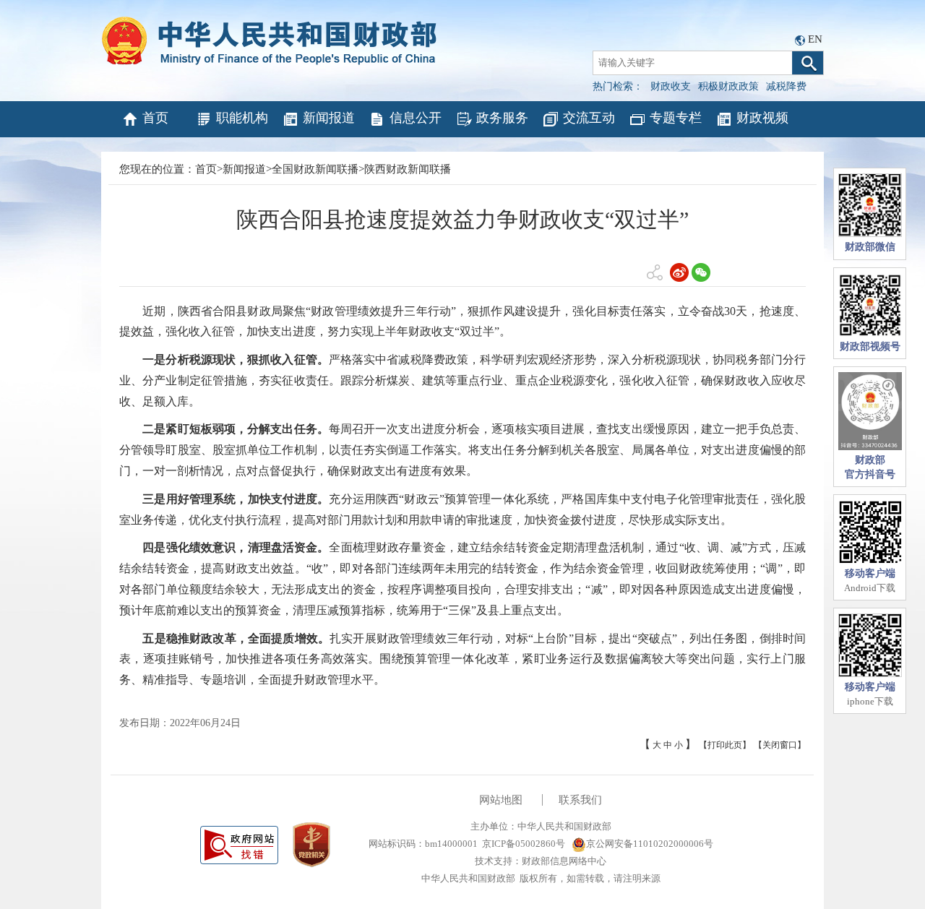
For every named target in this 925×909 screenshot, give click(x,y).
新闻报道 (329, 118)
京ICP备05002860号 (523, 843)
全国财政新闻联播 (315, 169)
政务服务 (502, 118)
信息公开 (416, 118)
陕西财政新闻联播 (407, 169)
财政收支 (670, 86)
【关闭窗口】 (780, 745)
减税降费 (786, 86)
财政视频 (762, 118)
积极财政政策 (728, 86)
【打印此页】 (725, 745)
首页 (155, 118)
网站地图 (500, 800)
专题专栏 (676, 118)
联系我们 (580, 800)
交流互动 (589, 118)
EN (815, 39)
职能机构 (242, 118)
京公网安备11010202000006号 (649, 843)
